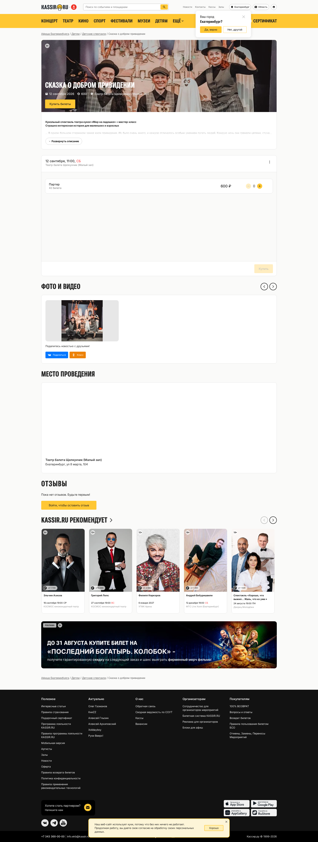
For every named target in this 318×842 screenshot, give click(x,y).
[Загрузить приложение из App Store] (237, 803)
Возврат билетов (240, 718)
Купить (263, 269)
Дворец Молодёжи (244, 607)
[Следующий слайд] (273, 286)
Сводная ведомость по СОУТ (153, 712)
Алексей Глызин (98, 718)
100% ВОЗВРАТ (239, 706)
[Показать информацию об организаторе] (270, 162)
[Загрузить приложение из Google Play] (264, 803)
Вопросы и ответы (241, 712)
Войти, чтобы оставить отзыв (69, 505)
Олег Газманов (97, 706)
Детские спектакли (94, 33)
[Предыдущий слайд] (264, 286)
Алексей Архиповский (102, 723)
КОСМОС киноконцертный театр (61, 606)
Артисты (46, 748)
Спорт (99, 21)
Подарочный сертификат (56, 718)
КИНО (83, 21)
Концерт (49, 21)
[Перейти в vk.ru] (45, 823)
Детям (161, 21)
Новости (46, 760)
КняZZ (92, 712)
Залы (44, 754)
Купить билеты (60, 104)
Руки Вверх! (95, 735)
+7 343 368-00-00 (53, 836)
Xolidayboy (94, 729)
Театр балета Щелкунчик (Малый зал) (122, 94)
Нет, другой (234, 29)
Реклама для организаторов (200, 721)
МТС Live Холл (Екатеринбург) (202, 606)
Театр (68, 21)
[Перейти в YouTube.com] (63, 823)
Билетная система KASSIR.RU (201, 715)
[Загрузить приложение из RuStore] (264, 812)
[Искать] (164, 7)
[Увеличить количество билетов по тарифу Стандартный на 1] (259, 186)
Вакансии (141, 723)
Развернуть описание (65, 141)
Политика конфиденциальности (60, 778)
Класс (80, 355)
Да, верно (210, 29)
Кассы (139, 718)
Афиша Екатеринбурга (55, 33)
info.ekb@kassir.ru (78, 836)
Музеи (144, 21)
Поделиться (59, 355)
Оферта (46, 766)
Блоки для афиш (193, 727)
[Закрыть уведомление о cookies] (226, 822)
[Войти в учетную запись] (274, 7)
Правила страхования (55, 712)
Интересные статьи (53, 706)
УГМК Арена (145, 606)
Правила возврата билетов (58, 772)
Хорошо (214, 827)
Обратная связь (145, 706)
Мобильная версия (53, 743)
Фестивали (121, 21)
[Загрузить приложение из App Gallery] (237, 812)
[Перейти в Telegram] (54, 823)
